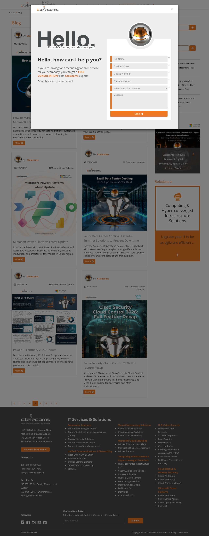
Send (138, 113)
